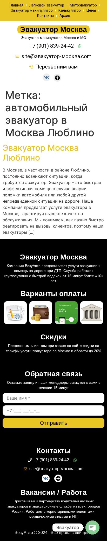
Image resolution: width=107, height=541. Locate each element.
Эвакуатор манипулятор (32, 10)
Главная (16, 5)
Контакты (45, 15)
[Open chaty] (92, 528)
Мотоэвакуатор (83, 5)
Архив (64, 15)
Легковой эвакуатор (46, 5)
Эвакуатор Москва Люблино (41, 153)
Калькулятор (69, 10)
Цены (91, 10)
